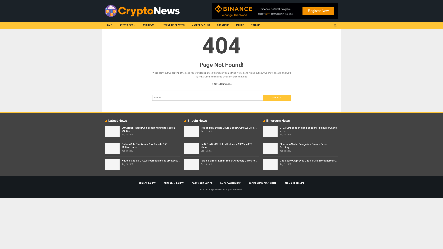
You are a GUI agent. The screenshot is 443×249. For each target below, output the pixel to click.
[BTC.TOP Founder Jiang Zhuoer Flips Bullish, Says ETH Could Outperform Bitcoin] (270, 131)
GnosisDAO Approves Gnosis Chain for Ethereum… (308, 160)
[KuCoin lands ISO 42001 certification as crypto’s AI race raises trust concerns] (112, 164)
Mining (240, 25)
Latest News (126, 25)
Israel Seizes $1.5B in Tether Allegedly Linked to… (229, 160)
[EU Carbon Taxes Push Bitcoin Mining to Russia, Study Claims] (112, 131)
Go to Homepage (223, 84)
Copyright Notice (202, 183)
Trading (255, 25)
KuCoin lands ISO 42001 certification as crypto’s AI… (151, 160)
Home (109, 25)
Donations (223, 25)
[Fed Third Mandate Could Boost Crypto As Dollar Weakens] (191, 131)
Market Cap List (201, 25)
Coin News (148, 25)
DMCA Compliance (230, 183)
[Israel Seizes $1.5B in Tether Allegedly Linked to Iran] (191, 164)
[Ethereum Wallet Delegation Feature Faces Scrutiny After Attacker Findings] (270, 148)
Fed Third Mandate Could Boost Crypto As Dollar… (229, 127)
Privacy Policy (147, 183)
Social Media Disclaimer (263, 183)
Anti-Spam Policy (174, 183)
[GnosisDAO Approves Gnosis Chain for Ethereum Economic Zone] (270, 164)
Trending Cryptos (174, 25)
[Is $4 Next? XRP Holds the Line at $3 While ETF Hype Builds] (191, 148)
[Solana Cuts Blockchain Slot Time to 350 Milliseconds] (112, 148)
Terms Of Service (294, 183)
